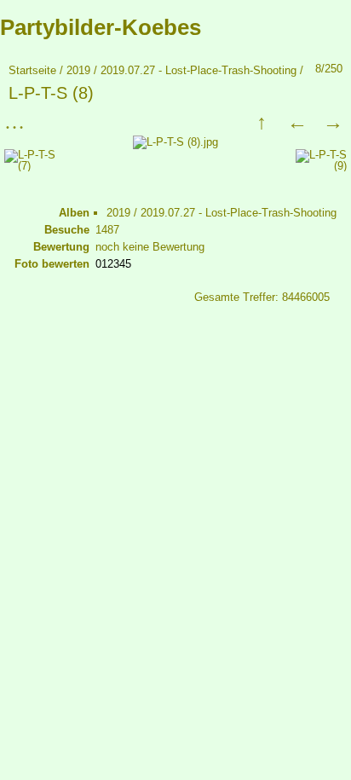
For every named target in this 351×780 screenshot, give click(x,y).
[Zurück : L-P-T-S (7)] (297, 122)
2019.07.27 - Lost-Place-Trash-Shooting (198, 70)
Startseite (32, 70)
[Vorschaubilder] (261, 122)
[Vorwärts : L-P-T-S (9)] (333, 122)
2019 (78, 70)
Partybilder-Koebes (100, 27)
